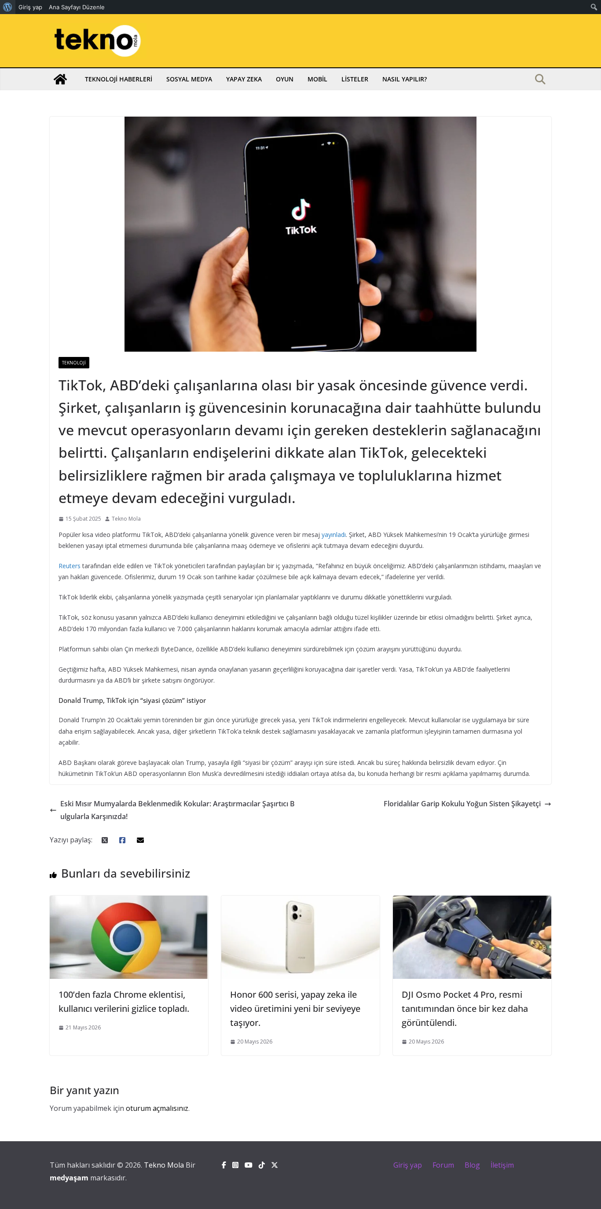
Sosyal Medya (189, 79)
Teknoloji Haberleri (118, 79)
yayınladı (334, 534)
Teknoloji (74, 363)
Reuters (70, 566)
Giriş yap (407, 1165)
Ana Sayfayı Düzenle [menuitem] (77, 7)
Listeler (354, 79)
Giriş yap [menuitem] (30, 7)
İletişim (502, 1165)
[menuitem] (7, 7)
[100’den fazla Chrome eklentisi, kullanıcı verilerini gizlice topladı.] (129, 902)
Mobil (317, 79)
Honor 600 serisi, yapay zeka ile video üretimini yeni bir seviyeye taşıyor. (295, 1009)
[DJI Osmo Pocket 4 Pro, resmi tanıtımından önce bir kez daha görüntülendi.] (472, 902)
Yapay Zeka (244, 79)
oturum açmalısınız (157, 1108)
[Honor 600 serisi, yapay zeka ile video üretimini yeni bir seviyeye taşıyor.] (300, 902)
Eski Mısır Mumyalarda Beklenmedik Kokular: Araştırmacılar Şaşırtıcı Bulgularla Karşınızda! (177, 810)
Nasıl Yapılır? (404, 79)
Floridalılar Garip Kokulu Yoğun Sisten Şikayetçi (462, 803)
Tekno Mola (126, 518)
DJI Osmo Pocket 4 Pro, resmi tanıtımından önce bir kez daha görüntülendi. (465, 1009)
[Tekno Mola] (60, 79)
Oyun (284, 79)
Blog (472, 1165)
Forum (443, 1165)
